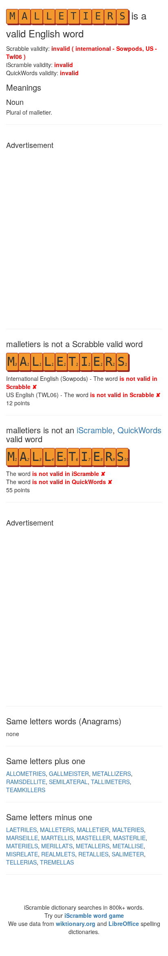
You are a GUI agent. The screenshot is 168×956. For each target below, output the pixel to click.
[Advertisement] (84, 237)
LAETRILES (21, 830)
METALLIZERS (111, 773)
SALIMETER (128, 854)
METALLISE (128, 846)
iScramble (95, 430)
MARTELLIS (57, 838)
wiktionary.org (75, 923)
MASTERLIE (129, 838)
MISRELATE (22, 854)
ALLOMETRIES (26, 773)
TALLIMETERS (110, 782)
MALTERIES (128, 830)
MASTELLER (93, 838)
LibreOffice (123, 923)
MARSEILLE (22, 838)
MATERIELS (22, 846)
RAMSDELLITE (26, 782)
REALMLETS (58, 854)
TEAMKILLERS (25, 790)
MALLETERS (57, 830)
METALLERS (92, 846)
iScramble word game (94, 915)
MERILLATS (57, 846)
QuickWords (139, 430)
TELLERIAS (21, 862)
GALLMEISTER (69, 773)
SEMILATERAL (68, 782)
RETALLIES (93, 854)
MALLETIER (93, 830)
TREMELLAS (57, 862)
